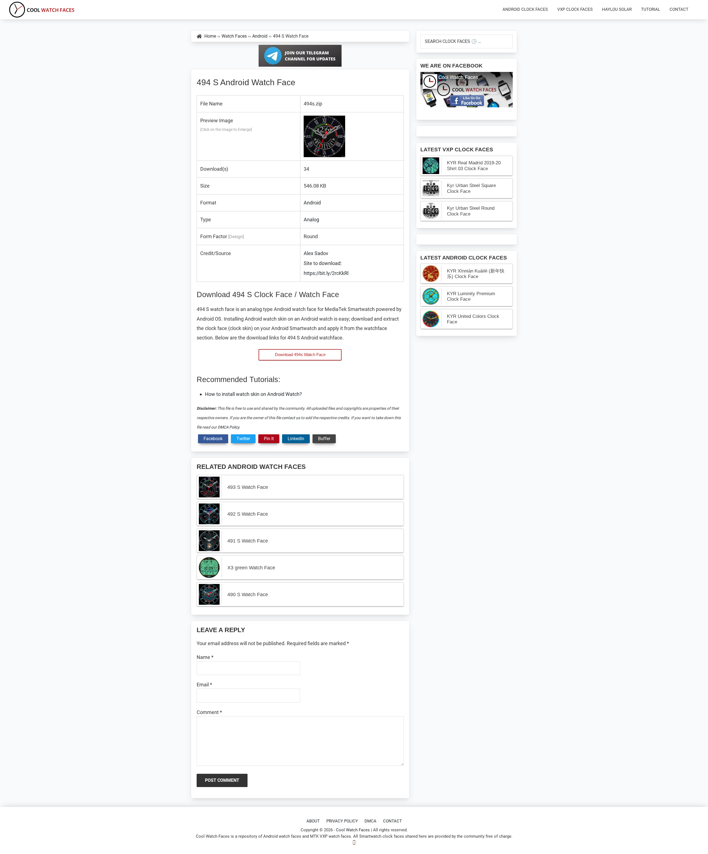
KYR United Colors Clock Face (473, 319)
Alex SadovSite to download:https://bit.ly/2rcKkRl (326, 263)
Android (312, 203)
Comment (209, 712)
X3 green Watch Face (251, 567)
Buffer (324, 438)
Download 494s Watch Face (300, 354)
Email (204, 684)
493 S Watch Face (247, 487)
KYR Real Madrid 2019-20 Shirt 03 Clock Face (474, 165)
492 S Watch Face (247, 514)
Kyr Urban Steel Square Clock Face (471, 188)
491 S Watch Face (247, 541)
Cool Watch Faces (353, 829)
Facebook (213, 438)
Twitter (243, 438)
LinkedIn (296, 438)
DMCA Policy (228, 427)
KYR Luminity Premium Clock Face (471, 296)
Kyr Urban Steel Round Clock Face (470, 211)
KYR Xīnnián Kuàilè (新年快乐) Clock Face (475, 273)
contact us (291, 418)
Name (205, 657)
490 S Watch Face (247, 594)
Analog (311, 219)
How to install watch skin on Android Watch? (253, 394)
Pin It (269, 438)
